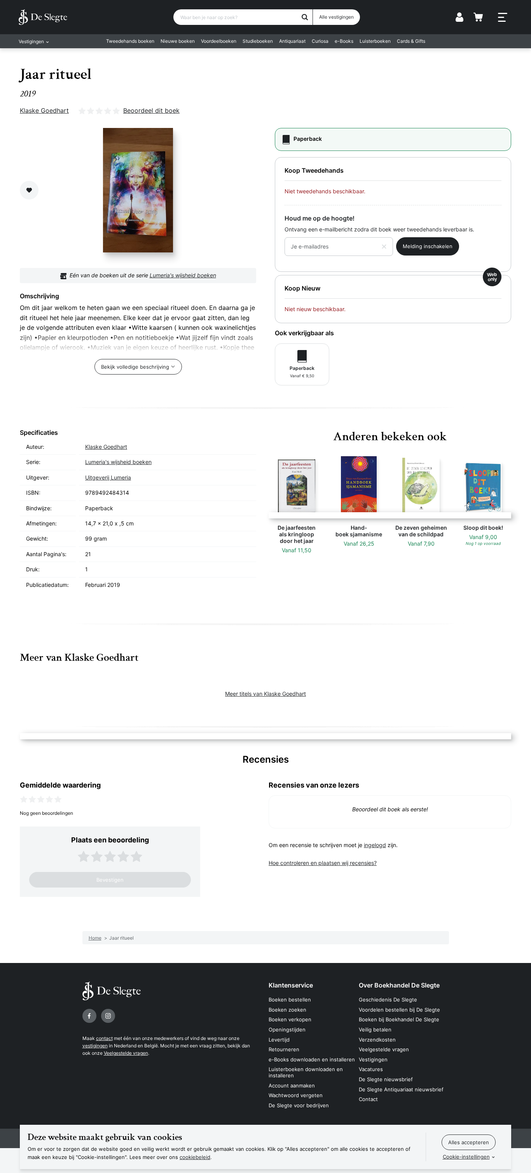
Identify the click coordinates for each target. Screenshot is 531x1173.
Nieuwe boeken (178, 41)
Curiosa (320, 41)
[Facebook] (89, 1016)
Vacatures (371, 1069)
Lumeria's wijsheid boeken (183, 275)
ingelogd (375, 845)
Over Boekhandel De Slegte (399, 985)
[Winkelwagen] (478, 17)
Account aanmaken (292, 1085)
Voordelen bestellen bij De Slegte (399, 1010)
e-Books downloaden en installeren (312, 1059)
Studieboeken (258, 41)
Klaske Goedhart (44, 110)
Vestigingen (373, 1059)
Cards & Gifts (411, 41)
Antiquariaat (292, 41)
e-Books (344, 41)
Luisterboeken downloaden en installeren (306, 1072)
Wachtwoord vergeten (296, 1095)
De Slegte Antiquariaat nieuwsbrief (401, 1089)
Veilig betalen (375, 1029)
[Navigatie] (502, 17)
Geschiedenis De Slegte (388, 999)
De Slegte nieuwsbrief (386, 1079)
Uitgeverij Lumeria (108, 477)
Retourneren (284, 1049)
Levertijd (279, 1039)
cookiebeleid (195, 1157)
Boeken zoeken (287, 1010)
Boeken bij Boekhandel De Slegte (399, 1019)
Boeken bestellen (290, 999)
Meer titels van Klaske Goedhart (265, 693)
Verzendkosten (377, 1039)
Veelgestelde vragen (126, 1053)
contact (104, 1038)
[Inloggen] (459, 17)
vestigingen (95, 1046)
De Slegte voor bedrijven (299, 1105)
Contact (368, 1099)
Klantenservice (291, 985)
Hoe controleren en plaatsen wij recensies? (323, 863)
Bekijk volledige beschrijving (135, 367)
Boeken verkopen (290, 1019)
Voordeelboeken (218, 41)
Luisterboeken (375, 41)
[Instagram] (108, 1016)
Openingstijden (287, 1029)
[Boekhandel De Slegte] (43, 17)
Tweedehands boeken (130, 41)
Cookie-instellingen (466, 1156)
